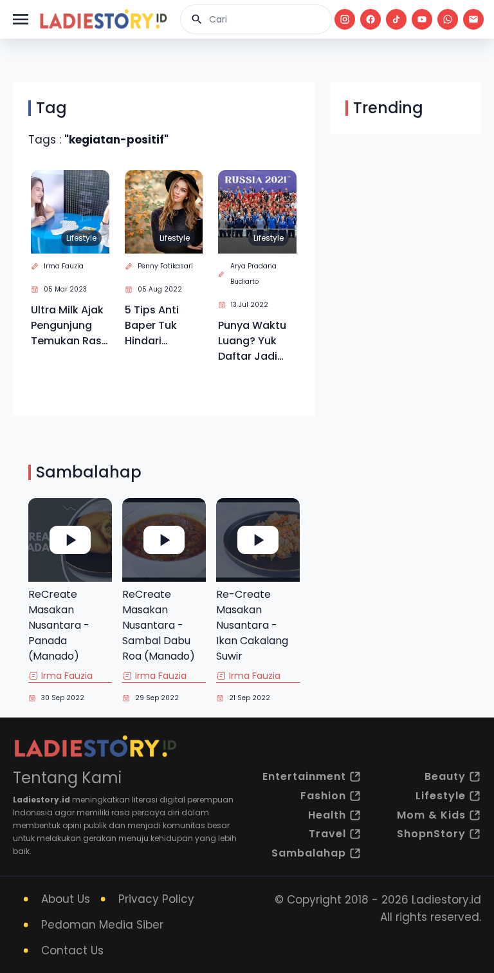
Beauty (445, 776)
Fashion (323, 795)
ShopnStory (431, 833)
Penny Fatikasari (165, 266)
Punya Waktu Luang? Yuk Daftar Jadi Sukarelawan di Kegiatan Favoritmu (252, 341)
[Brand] (103, 19)
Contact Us (72, 950)
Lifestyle (81, 237)
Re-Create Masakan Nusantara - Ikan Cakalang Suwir (252, 625)
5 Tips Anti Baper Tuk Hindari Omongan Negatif (152, 325)
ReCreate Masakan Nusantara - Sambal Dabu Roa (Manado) (158, 625)
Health (327, 815)
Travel (327, 833)
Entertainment (304, 776)
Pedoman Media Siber (102, 924)
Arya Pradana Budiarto (253, 273)
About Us (65, 899)
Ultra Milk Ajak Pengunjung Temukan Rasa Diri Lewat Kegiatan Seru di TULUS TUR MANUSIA (70, 325)
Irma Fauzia (64, 266)
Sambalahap (308, 853)
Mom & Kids (431, 815)
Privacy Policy (156, 899)
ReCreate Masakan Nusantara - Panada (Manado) (58, 625)
